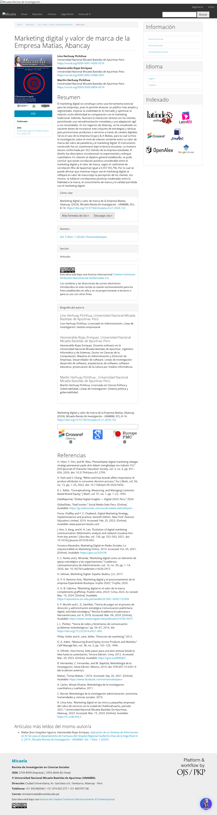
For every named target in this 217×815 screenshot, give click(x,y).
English (152, 78)
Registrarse (197, 6)
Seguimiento (67, 14)
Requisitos (37, 14)
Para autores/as (156, 45)
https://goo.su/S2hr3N (93, 552)
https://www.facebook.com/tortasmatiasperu (95, 679)
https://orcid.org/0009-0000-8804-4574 (80, 87)
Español (152, 85)
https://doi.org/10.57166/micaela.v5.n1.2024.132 (33, 132)
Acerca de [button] (84, 14)
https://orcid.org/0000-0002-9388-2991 (80, 75)
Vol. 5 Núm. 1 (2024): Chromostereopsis (55, 24)
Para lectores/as (156, 39)
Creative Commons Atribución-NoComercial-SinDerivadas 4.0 (97, 276)
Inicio (19, 24)
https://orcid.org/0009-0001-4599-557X (80, 63)
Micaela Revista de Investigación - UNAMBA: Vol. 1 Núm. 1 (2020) (70, 739)
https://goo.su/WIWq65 (112, 658)
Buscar (203, 14)
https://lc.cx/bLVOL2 (69, 716)
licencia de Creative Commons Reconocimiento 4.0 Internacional (78, 799)
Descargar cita (102, 215)
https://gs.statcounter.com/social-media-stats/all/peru (100, 508)
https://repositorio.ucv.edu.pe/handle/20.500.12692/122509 (93, 599)
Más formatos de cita (74, 215)
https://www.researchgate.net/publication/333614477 (101, 618)
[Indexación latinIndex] (160, 116)
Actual (24, 14)
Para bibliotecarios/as (158, 51)
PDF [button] (33, 113)
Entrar (211, 6)
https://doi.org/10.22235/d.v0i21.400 (79, 631)
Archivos (52, 14)
